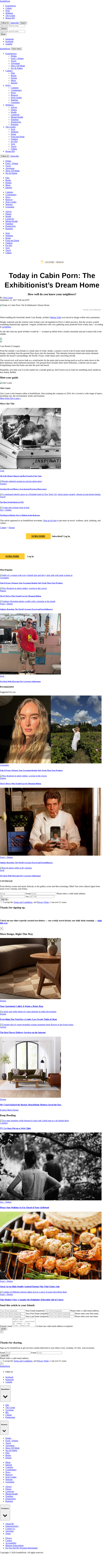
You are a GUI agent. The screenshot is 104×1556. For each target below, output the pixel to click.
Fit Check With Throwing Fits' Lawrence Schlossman (20, 681)
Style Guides (16, 97)
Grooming (15, 102)
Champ (8, 1415)
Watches (14, 100)
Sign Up (4, 899)
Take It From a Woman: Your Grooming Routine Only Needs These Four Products (31, 583)
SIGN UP (4, 1356)
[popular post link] (36, 575)
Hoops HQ (10, 18)
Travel (13, 61)
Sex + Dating (5, 510)
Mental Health (17, 117)
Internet (14, 83)
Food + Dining (17, 58)
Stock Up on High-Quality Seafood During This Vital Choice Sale (30, 1286)
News (13, 93)
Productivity (16, 122)
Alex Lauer (8, 297)
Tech (13, 144)
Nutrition (15, 119)
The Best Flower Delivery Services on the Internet (23, 1032)
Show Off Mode (18, 66)
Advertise (9, 1531)
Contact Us (10, 1528)
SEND (3, 1329)
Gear (2, 471)
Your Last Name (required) (36, 1316)
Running (14, 124)
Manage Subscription (14, 1545)
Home (13, 134)
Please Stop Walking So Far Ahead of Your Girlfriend (24, 1207)
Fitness (14, 110)
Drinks (14, 56)
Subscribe (14, 23)
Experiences (10, 6)
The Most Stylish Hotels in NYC (12, 502)
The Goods (10, 15)
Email (28, 893)
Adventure (15, 63)
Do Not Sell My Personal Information (21, 1548)
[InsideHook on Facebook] (15, 536)
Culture (8, 8)
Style (7, 11)
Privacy (8, 1538)
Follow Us (5, 23)
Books (13, 75)
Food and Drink (18, 137)
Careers (8, 1540)
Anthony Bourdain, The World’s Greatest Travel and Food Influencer (26, 609)
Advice (14, 107)
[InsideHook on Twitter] (22, 536)
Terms (8, 1533)
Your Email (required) (34, 1311)
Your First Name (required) (37, 1313)
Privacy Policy (43, 902)
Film (13, 73)
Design (14, 78)
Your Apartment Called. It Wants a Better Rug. (21, 1006)
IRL (7, 1412)
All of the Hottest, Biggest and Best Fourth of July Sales (21, 476)
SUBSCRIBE (38, 536)
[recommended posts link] (30, 998)
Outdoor (14, 139)
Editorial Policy (12, 1526)
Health (14, 112)
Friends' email (6, 1326)
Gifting (14, 149)
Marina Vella (55, 317)
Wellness (9, 13)
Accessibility (10, 1543)
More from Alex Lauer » (10, 398)
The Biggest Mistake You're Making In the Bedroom (20, 515)
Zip (27, 896)
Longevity (15, 115)
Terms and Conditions (23, 902)
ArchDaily (6, 327)
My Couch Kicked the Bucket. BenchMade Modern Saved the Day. (31, 1105)
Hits (7, 1405)
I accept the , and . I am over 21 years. (35, 902)
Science (3, 484)
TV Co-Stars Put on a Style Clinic (15, 1128)
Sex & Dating (17, 68)
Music (13, 80)
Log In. (67, 536)
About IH (9, 1524)
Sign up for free (50, 520)
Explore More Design (9, 1110)
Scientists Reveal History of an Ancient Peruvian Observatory (23, 489)
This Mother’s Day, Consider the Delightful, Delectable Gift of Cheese (32, 1300)
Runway (14, 95)
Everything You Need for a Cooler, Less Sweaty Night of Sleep (28, 1019)
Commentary (16, 90)
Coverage (9, 1410)
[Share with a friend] (8, 536)
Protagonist (10, 1417)
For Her (14, 141)
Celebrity (15, 88)
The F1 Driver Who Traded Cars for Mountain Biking (20, 596)
